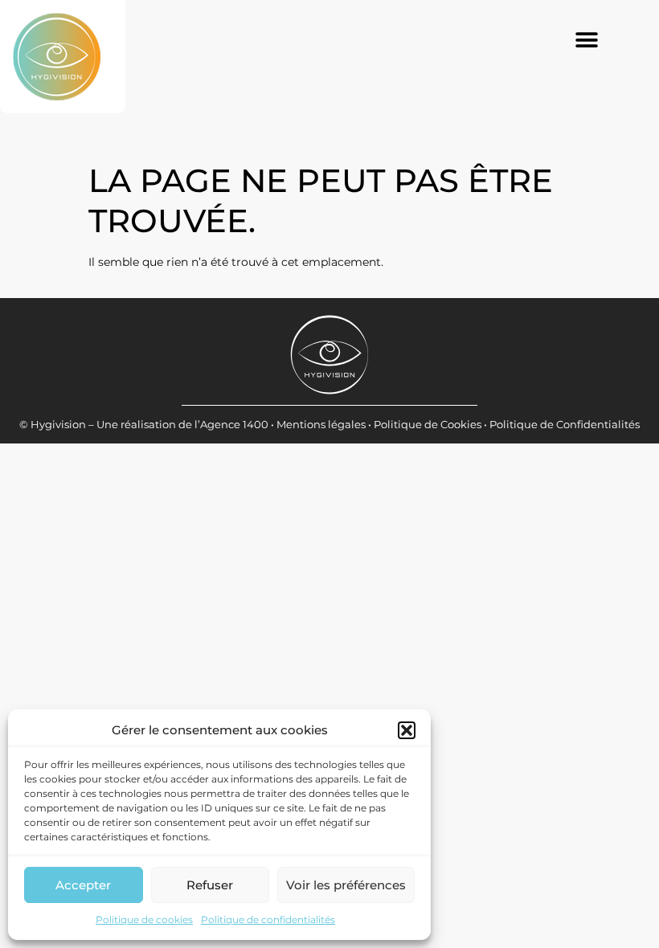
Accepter (83, 885)
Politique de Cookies (427, 424)
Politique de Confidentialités (564, 424)
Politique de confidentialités (268, 919)
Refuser (209, 885)
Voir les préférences (346, 885)
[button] (407, 730)
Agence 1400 (234, 424)
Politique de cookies (144, 919)
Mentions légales (321, 424)
